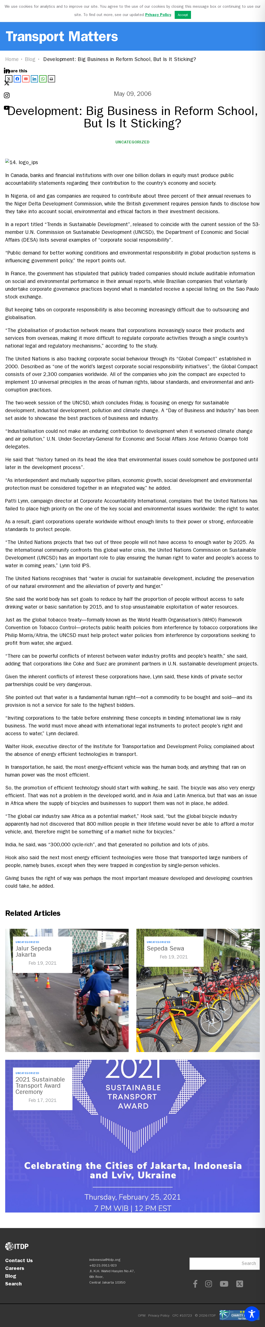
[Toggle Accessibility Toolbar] (252, 1314)
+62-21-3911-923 (103, 1265)
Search (13, 1283)
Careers (14, 1268)
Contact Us (19, 1260)
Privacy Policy (159, 1315)
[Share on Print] (51, 78)
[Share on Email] (26, 78)
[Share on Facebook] (17, 78)
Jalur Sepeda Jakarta (33, 951)
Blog (30, 59)
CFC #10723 (182, 1315)
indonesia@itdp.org (105, 1259)
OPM (141, 1315)
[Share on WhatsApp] (43, 78)
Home (12, 59)
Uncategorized (132, 142)
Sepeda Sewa (165, 948)
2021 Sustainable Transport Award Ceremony (40, 1085)
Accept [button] (183, 15)
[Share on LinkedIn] (34, 78)
